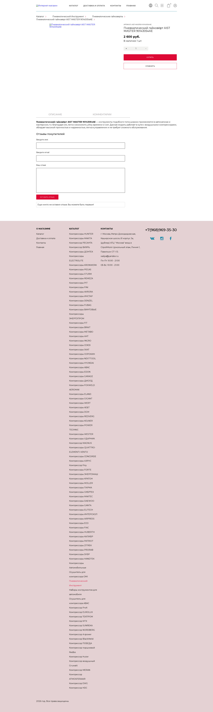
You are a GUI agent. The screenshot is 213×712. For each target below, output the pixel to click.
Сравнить (150, 66)
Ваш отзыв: (41, 165)
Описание (55, 114)
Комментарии (102, 114)
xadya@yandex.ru (110, 256)
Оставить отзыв (47, 197)
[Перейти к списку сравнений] (162, 6)
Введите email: (43, 152)
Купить (150, 57)
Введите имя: (42, 140)
